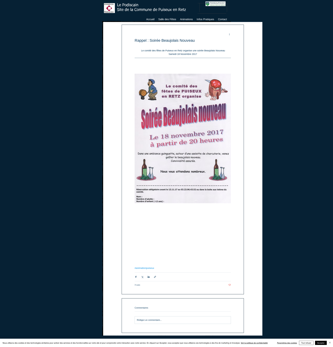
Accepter (321, 343)
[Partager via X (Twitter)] (142, 277)
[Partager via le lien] (155, 277)
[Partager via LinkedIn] (148, 277)
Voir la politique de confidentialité (254, 343)
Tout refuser (306, 343)
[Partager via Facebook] (136, 277)
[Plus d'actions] (229, 34)
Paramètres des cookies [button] (287, 343)
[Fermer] (329, 343)
